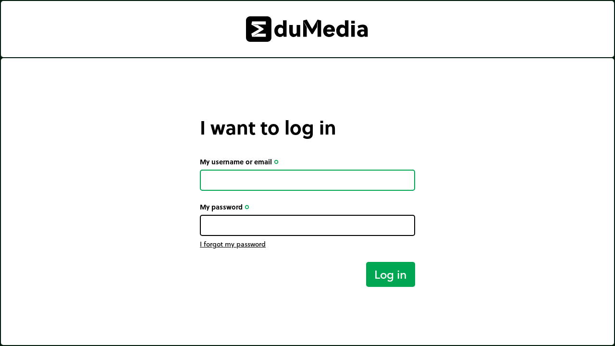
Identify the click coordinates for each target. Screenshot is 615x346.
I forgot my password (233, 244)
